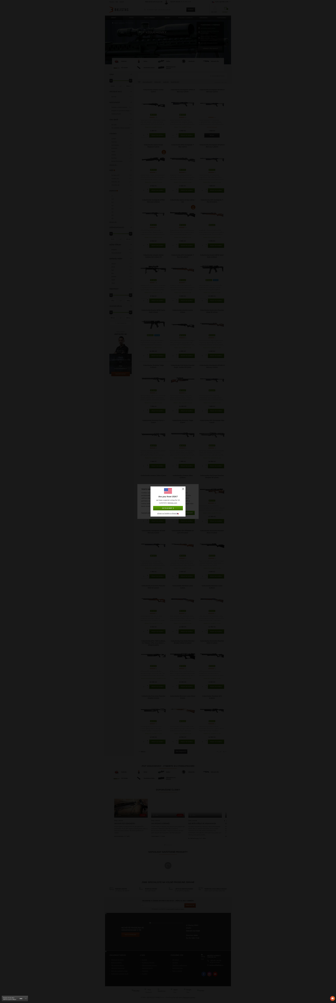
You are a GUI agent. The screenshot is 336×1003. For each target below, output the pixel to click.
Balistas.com (172, 503)
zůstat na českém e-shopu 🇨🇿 (168, 513)
